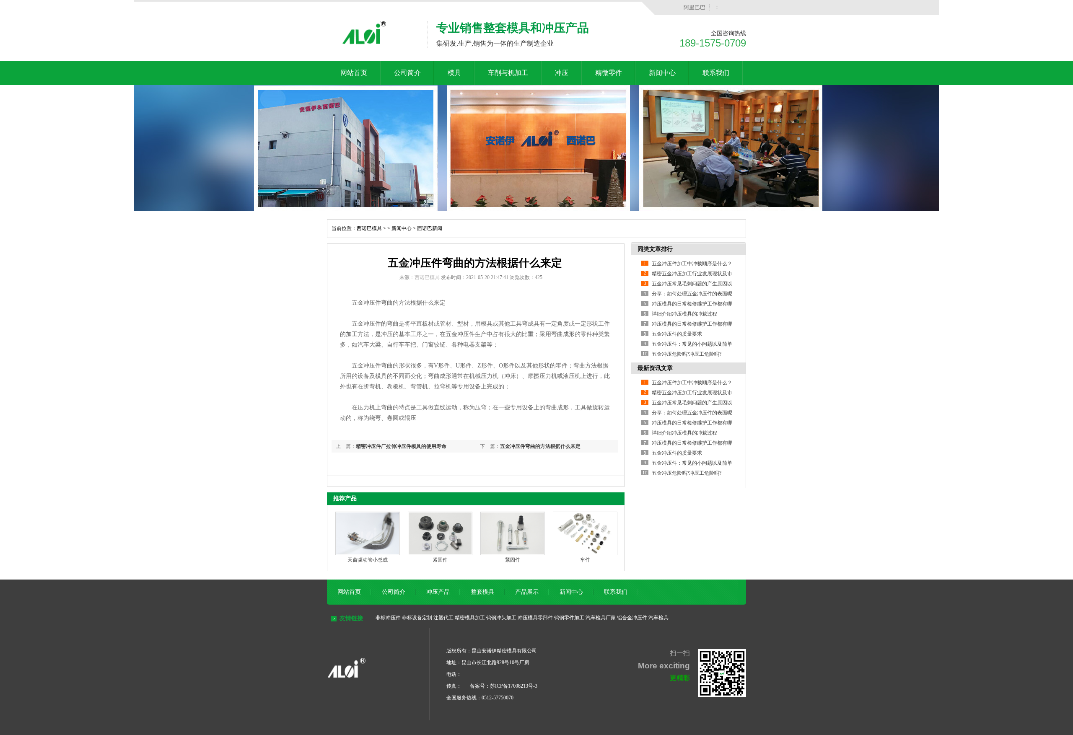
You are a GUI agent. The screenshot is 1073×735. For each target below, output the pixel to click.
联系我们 (715, 72)
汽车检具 (658, 618)
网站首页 (353, 72)
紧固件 (440, 560)
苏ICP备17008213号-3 (513, 686)
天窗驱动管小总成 (367, 560)
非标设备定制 (417, 618)
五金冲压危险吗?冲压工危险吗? (686, 354)
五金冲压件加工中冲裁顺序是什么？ (692, 264)
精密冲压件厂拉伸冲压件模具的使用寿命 (401, 446)
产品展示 (527, 592)
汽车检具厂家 (601, 618)
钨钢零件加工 (569, 618)
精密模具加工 (470, 618)
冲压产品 (438, 592)
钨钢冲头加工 (501, 618)
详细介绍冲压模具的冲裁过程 (684, 314)
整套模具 (482, 592)
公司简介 (407, 72)
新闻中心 (662, 72)
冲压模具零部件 (535, 618)
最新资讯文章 (655, 368)
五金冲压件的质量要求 (677, 334)
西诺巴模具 (369, 228)
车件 (585, 560)
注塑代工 (443, 618)
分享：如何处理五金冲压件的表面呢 (692, 294)
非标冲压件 (388, 618)
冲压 (561, 72)
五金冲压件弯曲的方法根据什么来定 (540, 446)
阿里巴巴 (694, 7)
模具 (454, 72)
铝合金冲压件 (632, 618)
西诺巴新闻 (429, 228)
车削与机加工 (508, 72)
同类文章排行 (655, 249)
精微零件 (608, 72)
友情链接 (351, 618)
